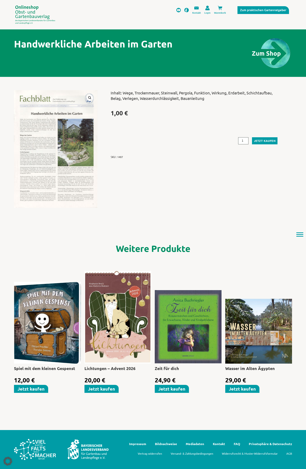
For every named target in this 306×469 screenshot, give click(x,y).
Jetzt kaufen (265, 141)
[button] (90, 98)
